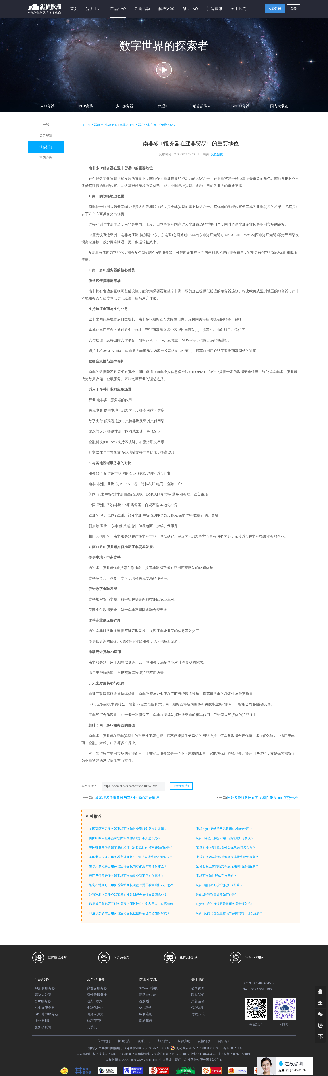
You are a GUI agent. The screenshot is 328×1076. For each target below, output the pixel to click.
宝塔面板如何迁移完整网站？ (216, 875)
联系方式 (144, 1041)
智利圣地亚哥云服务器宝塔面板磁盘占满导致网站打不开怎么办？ (133, 885)
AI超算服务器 (45, 988)
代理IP (163, 106)
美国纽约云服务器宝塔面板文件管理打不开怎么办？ (125, 838)
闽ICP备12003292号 (228, 1048)
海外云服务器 (97, 994)
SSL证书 (145, 1007)
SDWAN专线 (148, 988)
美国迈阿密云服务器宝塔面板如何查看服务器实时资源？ (128, 829)
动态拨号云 (202, 106)
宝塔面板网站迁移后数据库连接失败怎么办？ (227, 857)
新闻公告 (124, 1041)
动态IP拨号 (95, 1001)
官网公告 (45, 157)
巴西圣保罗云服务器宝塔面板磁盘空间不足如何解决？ (126, 875)
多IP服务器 (124, 106)
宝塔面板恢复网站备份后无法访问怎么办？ (225, 847)
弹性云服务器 (97, 988)
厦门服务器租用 (92, 125)
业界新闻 (45, 147)
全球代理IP (95, 1007)
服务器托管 (43, 1027)
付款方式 (198, 1014)
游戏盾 (144, 1001)
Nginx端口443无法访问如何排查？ (219, 885)
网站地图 (224, 1041)
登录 (293, 8)
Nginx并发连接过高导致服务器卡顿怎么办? (225, 904)
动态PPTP (94, 1020)
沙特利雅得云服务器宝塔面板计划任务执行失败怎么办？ (128, 894)
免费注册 (275, 8)
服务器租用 (43, 1020)
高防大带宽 (43, 994)
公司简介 (198, 988)
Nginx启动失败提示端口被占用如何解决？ (225, 838)
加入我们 (164, 1041)
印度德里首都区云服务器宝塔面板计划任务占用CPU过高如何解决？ (133, 904)
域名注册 (145, 1014)
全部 (46, 124)
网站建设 (145, 1020)
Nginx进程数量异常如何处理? (216, 894)
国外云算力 (95, 1014)
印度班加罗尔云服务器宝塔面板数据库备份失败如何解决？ (129, 913)
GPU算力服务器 (46, 1014)
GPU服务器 (240, 106)
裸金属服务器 (45, 1007)
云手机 (92, 1027)
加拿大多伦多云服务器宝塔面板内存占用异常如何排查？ (128, 866)
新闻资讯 (214, 8)
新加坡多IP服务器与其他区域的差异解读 (127, 798)
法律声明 (184, 1041)
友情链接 (204, 1041)
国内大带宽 (279, 106)
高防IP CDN (147, 994)
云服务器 (47, 106)
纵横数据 (217, 154)
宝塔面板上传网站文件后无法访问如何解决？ (227, 866)
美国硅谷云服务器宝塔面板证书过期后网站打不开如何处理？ (131, 847)
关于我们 (104, 1041)
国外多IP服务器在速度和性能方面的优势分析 (262, 798)
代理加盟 (198, 1007)
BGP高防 (86, 106)
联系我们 (198, 994)
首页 (74, 8)
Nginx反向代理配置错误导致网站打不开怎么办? (229, 913)
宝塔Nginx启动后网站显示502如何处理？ (224, 829)
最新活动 (142, 8)
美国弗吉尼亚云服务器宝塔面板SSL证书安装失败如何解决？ (131, 857)
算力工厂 (94, 8)
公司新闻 (45, 136)
